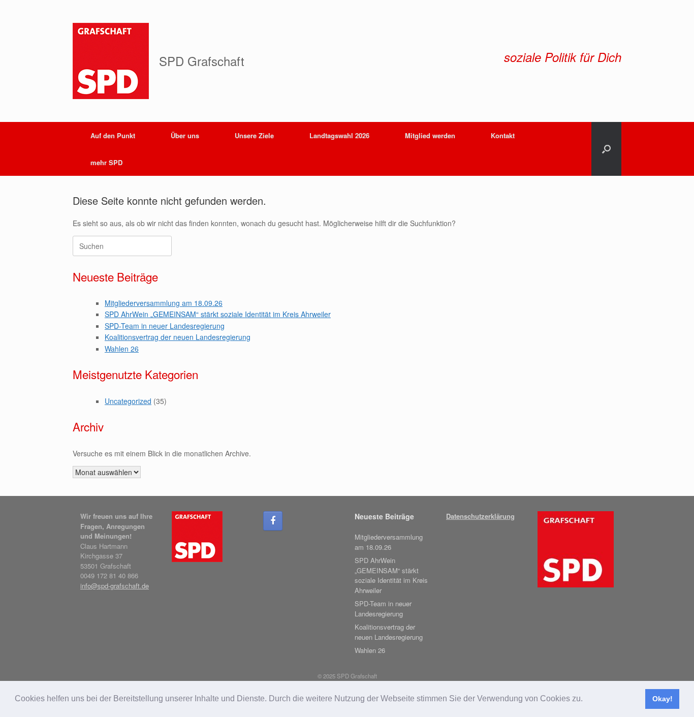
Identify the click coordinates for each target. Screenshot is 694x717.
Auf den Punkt (112, 135)
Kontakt (503, 135)
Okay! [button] (662, 699)
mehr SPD (106, 162)
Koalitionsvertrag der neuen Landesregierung (177, 337)
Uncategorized (128, 401)
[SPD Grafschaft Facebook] (272, 521)
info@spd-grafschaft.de (114, 585)
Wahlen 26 (122, 349)
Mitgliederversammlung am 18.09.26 (164, 303)
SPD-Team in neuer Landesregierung (165, 326)
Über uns (185, 135)
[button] (586, 699)
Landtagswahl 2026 (339, 135)
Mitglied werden (430, 135)
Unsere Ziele (254, 135)
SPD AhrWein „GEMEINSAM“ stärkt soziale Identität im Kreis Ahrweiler (218, 314)
